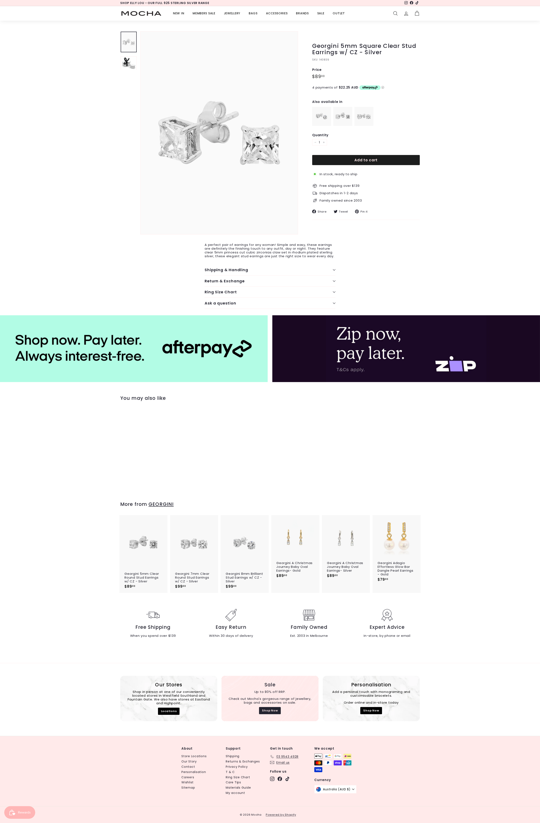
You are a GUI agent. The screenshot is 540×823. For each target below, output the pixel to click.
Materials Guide (238, 787)
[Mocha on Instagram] (272, 779)
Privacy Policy (237, 767)
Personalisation (193, 772)
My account (235, 793)
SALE (320, 13)
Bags (253, 13)
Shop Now (270, 711)
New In (178, 13)
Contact (188, 767)
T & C (230, 772)
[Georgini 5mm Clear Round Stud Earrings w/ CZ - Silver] (342, 125)
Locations (169, 711)
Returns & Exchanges (243, 761)
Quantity (320, 135)
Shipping (232, 756)
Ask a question (220, 303)
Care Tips (233, 782)
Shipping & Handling (226, 269)
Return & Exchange (225, 281)
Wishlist (187, 782)
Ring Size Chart (221, 292)
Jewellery (232, 13)
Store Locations (194, 756)
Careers (187, 777)
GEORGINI (161, 504)
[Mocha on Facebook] (280, 779)
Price (317, 70)
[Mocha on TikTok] (287, 779)
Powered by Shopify (281, 815)
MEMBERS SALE (204, 13)
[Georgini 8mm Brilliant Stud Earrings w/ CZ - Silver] (321, 125)
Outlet (339, 13)
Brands (302, 13)
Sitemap (188, 787)
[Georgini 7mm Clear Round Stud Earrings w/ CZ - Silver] (363, 125)
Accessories (277, 13)
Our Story (189, 761)
